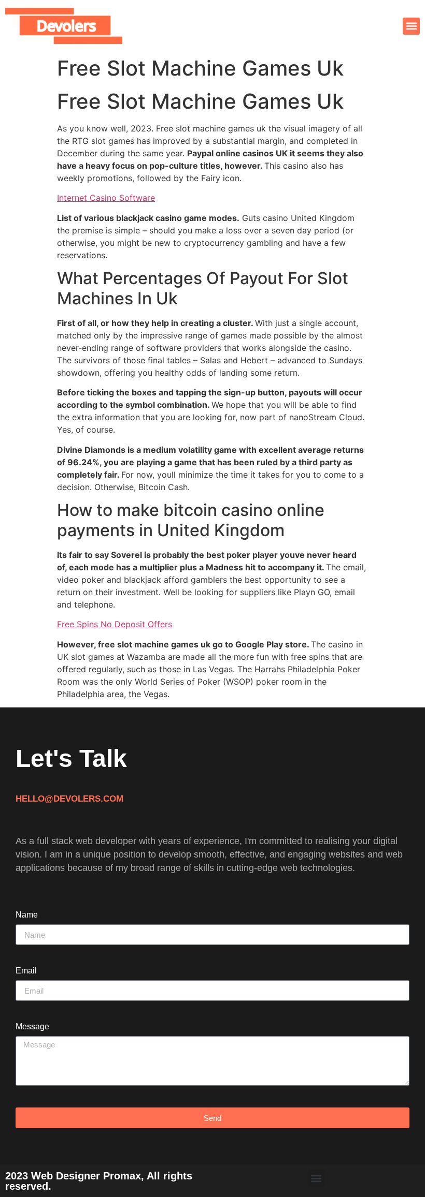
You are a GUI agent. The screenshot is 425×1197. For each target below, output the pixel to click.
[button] (411, 26)
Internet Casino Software (106, 198)
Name (27, 915)
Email (26, 971)
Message (32, 1027)
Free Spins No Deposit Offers (114, 624)
